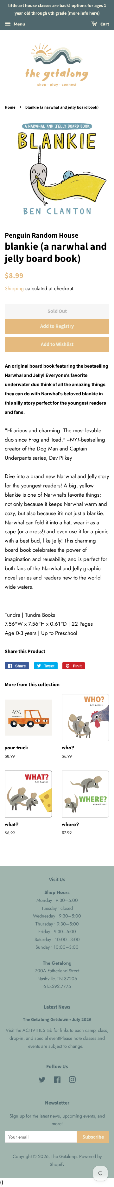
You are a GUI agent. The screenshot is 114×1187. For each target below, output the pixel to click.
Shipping (14, 288)
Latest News (57, 1007)
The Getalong (64, 1156)
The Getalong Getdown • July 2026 (57, 1019)
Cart (104, 24)
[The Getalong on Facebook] (57, 1081)
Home (10, 107)
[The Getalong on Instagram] (72, 1081)
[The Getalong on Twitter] (42, 1081)
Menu (18, 23)
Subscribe (93, 1136)
